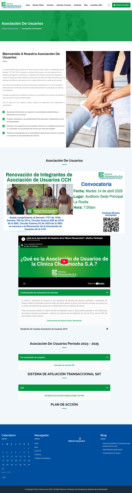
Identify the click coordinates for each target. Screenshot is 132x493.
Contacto (38, 455)
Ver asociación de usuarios (32, 357)
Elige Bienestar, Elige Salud (112, 450)
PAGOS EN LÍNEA (122, 5)
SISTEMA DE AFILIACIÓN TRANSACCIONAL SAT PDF (64, 396)
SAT (22, 388)
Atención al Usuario (64, 5)
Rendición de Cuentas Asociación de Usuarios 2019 (43, 329)
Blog (85, 5)
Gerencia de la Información (97, 489)
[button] (64, 292)
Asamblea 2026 (96, 5)
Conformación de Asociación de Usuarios (39, 292)
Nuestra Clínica (38, 5)
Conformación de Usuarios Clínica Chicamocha (64, 321)
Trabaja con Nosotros (42, 458)
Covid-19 (38, 451)
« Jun (4, 477)
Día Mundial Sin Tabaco (112, 453)
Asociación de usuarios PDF (64, 365)
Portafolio (77, 5)
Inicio (28, 5)
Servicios (50, 5)
